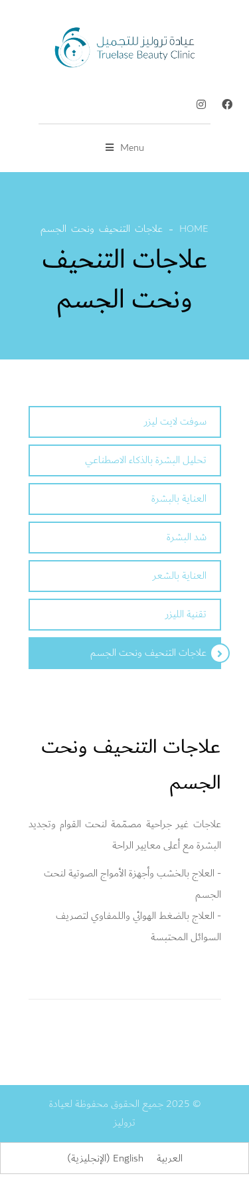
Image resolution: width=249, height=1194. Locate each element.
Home (193, 229)
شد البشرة (187, 537)
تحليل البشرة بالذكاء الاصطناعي (146, 460)
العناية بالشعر (180, 576)
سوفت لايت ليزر (175, 422)
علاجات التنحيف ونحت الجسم (148, 653)
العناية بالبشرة (179, 499)
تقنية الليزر (186, 614)
